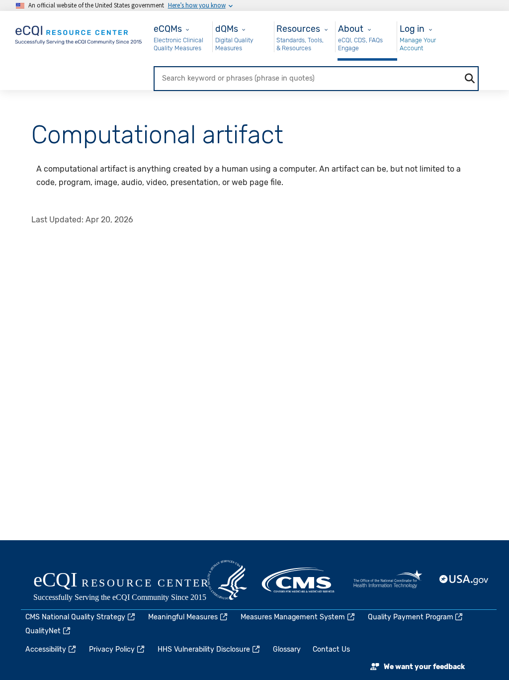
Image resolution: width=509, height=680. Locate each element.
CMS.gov (298, 580)
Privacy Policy (112, 649)
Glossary (287, 649)
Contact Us (331, 649)
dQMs (226, 28)
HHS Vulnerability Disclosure (204, 649)
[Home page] (79, 33)
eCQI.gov (132, 587)
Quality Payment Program (410, 617)
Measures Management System (293, 617)
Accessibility (45, 649)
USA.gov (464, 580)
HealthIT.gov (387, 580)
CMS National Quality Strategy (75, 617)
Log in (412, 28)
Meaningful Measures (183, 617)
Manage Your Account (418, 44)
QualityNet (43, 631)
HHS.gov (227, 580)
